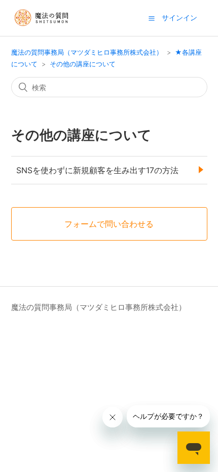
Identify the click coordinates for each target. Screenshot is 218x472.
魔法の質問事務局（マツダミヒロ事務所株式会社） (87, 52)
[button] (152, 18)
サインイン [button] (179, 17)
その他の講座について (83, 64)
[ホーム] (42, 30)
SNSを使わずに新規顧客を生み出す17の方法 (97, 170)
